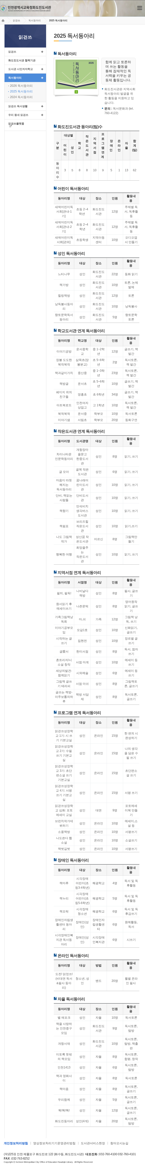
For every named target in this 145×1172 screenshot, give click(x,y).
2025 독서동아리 (58, 20)
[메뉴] (139, 8)
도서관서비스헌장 (93, 1143)
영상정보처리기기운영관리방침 (54, 1143)
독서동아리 (35, 20)
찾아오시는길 (119, 1143)
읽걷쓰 (16, 20)
